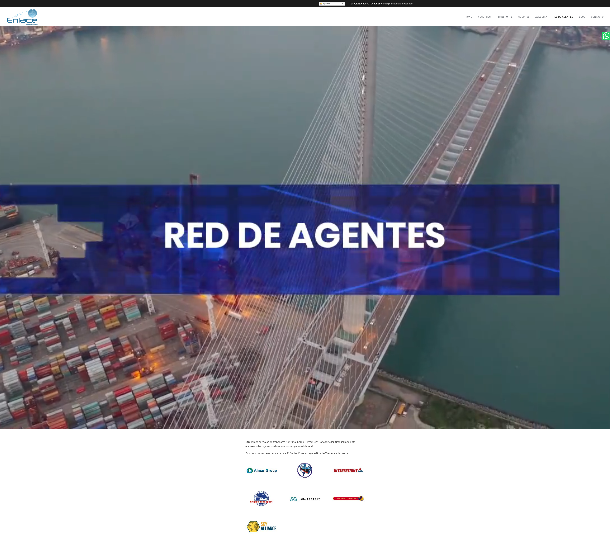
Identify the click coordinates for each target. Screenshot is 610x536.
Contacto (597, 16)
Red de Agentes (563, 16)
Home (468, 16)
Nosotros (484, 16)
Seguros (524, 16)
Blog (582, 16)
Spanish (326, 3)
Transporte (505, 16)
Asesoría (541, 16)
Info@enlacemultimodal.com (398, 3)
